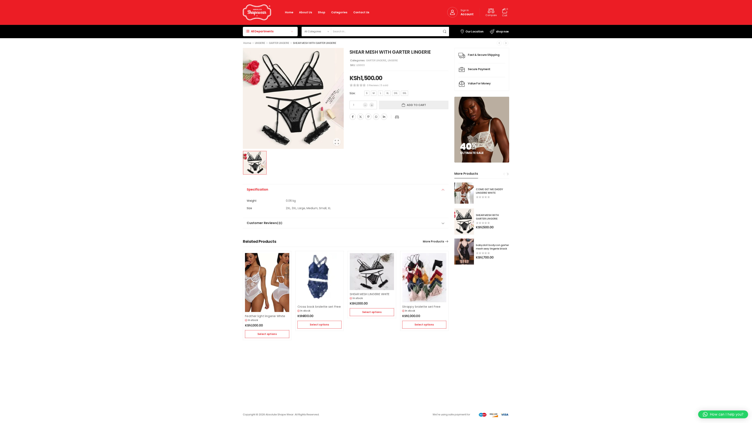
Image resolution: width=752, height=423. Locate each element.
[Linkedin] (384, 117)
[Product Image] (293, 98)
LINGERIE (260, 43)
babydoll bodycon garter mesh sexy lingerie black (492, 246)
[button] (723, 414)
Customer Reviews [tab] (264, 223)
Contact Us (361, 12)
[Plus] (371, 105)
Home (289, 12)
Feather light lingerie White (265, 316)
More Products (433, 241)
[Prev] (499, 43)
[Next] (506, 43)
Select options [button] (267, 334)
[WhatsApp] (376, 117)
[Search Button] (445, 31)
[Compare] (396, 117)
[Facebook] (353, 117)
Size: (352, 93)
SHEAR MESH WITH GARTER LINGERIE (487, 217)
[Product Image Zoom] (337, 142)
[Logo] (257, 12)
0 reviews (373, 85)
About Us (305, 12)
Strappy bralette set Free (421, 307)
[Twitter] (360, 117)
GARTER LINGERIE (279, 43)
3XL (404, 93)
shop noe (502, 31)
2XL (396, 93)
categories (339, 12)
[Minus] (365, 105)
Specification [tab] (257, 189)
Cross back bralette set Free (319, 307)
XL (387, 93)
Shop (321, 12)
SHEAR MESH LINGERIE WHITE (369, 294)
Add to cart (416, 105)
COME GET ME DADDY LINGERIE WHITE (489, 191)
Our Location (474, 31)
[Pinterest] (368, 117)
